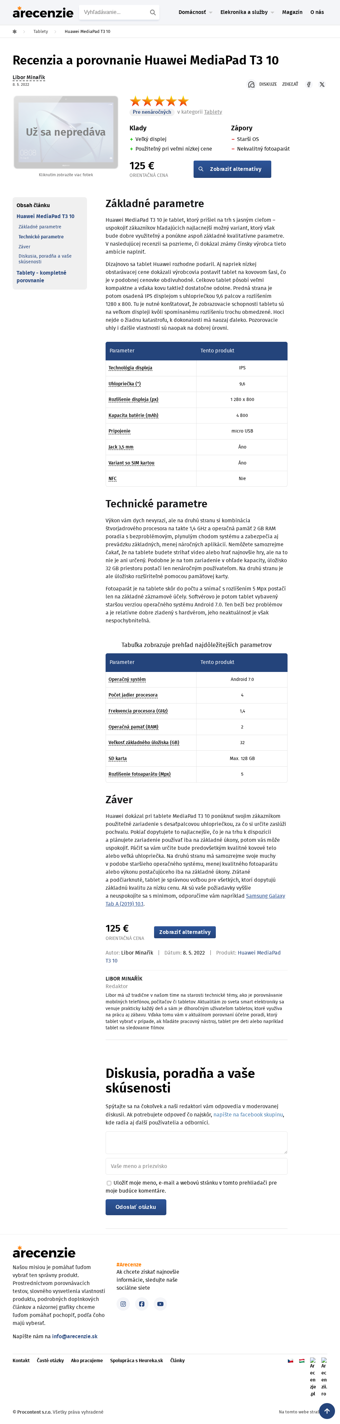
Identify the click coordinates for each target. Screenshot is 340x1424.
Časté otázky (50, 1361)
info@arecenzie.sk (75, 1336)
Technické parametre (41, 237)
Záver (24, 247)
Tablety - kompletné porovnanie (41, 276)
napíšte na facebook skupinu (248, 1114)
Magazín (292, 12)
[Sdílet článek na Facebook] (309, 84)
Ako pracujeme (87, 1361)
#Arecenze (129, 1264)
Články (177, 1361)
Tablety (213, 112)
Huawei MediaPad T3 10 (45, 216)
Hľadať (154, 12)
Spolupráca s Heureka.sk (136, 1361)
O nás (317, 12)
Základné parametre (40, 227)
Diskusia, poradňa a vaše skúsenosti (45, 259)
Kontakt (21, 1361)
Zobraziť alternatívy (235, 169)
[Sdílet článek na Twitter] (322, 84)
